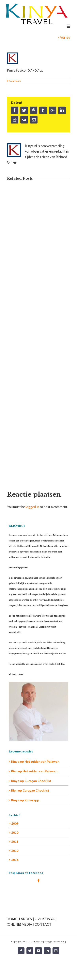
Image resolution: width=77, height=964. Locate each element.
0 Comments (14, 80)
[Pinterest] (33, 110)
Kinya (15, 761)
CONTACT (43, 924)
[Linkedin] (62, 110)
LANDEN (25, 919)
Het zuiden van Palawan (41, 761)
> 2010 (13, 832)
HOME (12, 919)
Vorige (65, 37)
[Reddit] (14, 119)
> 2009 (13, 823)
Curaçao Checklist (37, 781)
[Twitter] (24, 110)
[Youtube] (38, 950)
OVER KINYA (45, 919)
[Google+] (52, 110)
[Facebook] (14, 110)
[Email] (34, 119)
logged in (32, 507)
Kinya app (31, 800)
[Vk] (24, 119)
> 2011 (13, 841)
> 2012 (13, 850)
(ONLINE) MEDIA (19, 924)
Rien (14, 790)
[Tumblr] (43, 110)
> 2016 (13, 859)
